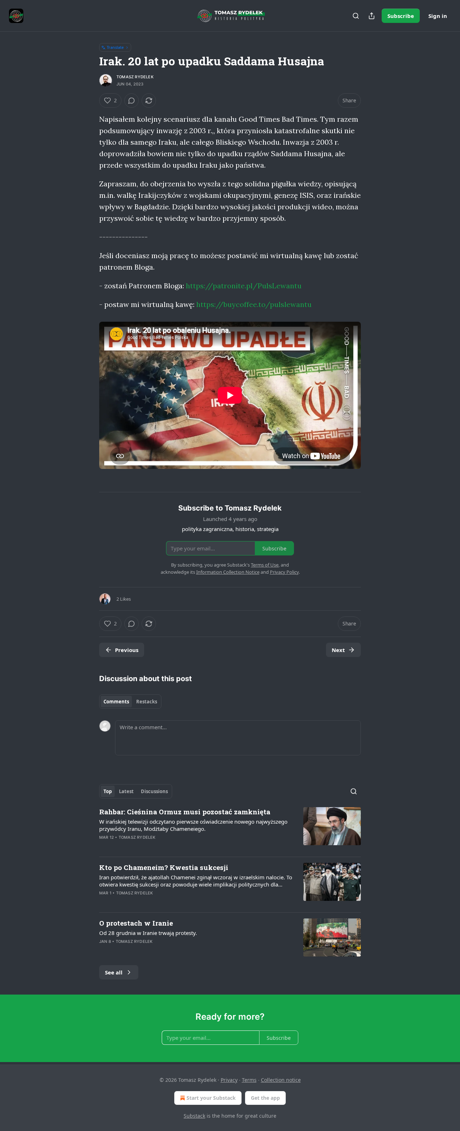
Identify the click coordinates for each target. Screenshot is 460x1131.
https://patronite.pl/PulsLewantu (244, 285)
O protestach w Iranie (136, 922)
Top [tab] (108, 791)
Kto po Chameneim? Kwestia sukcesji (163, 867)
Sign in (437, 15)
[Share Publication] (371, 16)
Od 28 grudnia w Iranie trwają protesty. (148, 932)
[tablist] (130, 701)
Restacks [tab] (146, 701)
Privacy (229, 1079)
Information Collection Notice (227, 572)
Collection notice (281, 1079)
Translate (115, 47)
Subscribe (400, 15)
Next (338, 649)
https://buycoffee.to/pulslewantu (254, 304)
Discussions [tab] (154, 791)
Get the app (265, 1097)
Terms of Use (265, 565)
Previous (126, 649)
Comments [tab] (116, 701)
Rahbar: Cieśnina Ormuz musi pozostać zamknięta (184, 811)
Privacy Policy (284, 572)
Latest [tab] (126, 791)
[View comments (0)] (131, 100)
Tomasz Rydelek (134, 76)
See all (114, 972)
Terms (249, 1079)
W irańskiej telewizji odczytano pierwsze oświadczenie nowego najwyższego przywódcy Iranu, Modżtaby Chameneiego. (193, 825)
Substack (194, 1115)
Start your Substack (211, 1097)
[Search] (356, 16)
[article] (230, 829)
